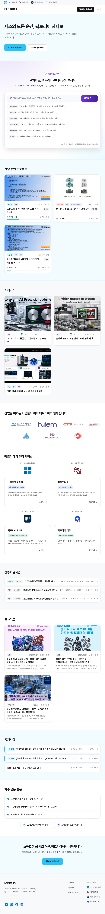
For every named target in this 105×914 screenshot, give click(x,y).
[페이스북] (17, 904)
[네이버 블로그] (22, 904)
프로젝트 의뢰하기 (15, 47)
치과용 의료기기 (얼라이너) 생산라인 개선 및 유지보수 (23, 261)
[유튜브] (6, 904)
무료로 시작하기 (52, 861)
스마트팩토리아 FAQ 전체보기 (35, 825)
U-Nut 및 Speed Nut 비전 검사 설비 (72, 209)
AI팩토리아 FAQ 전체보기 (68, 825)
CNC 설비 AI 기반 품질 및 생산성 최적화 (24, 391)
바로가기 (42, 502)
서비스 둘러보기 (37, 47)
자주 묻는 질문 (73, 892)
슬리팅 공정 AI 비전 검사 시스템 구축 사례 (74, 338)
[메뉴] (98, 9)
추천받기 (87, 98)
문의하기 (71, 888)
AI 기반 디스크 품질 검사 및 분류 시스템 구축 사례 (26, 340)
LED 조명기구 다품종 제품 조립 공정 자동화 (22, 210)
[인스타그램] (11, 904)
